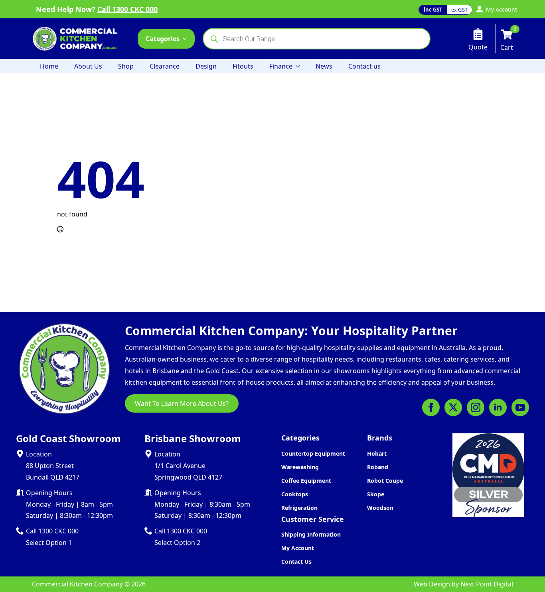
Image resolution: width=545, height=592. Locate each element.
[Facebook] (431, 407)
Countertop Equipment (313, 453)
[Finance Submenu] (300, 66)
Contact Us (296, 561)
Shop (126, 66)
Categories (163, 38)
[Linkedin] (498, 407)
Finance (280, 66)
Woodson (380, 507)
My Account (297, 548)
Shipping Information (311, 534)
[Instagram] (475, 407)
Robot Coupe (385, 480)
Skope (375, 494)
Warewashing (300, 467)
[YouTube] (520, 407)
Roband (377, 467)
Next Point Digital (486, 584)
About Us (88, 66)
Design (206, 66)
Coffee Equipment (306, 480)
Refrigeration (299, 507)
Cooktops (294, 494)
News (324, 66)
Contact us (364, 66)
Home (49, 66)
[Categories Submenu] (187, 39)
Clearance (165, 66)
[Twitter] (453, 407)
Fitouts (243, 66)
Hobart (377, 453)
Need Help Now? (97, 9)
